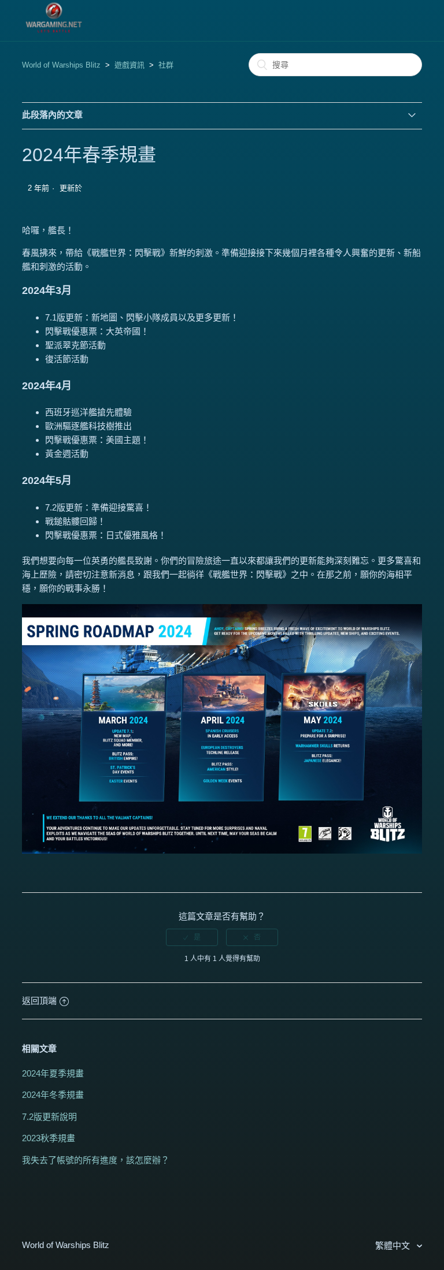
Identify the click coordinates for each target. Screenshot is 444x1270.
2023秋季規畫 (48, 1138)
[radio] (192, 937)
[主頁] (54, 33)
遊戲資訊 (129, 65)
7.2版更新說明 (49, 1117)
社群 (165, 65)
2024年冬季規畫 (53, 1095)
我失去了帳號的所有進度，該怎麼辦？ (95, 1160)
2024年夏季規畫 (53, 1073)
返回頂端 (39, 1000)
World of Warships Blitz (61, 65)
